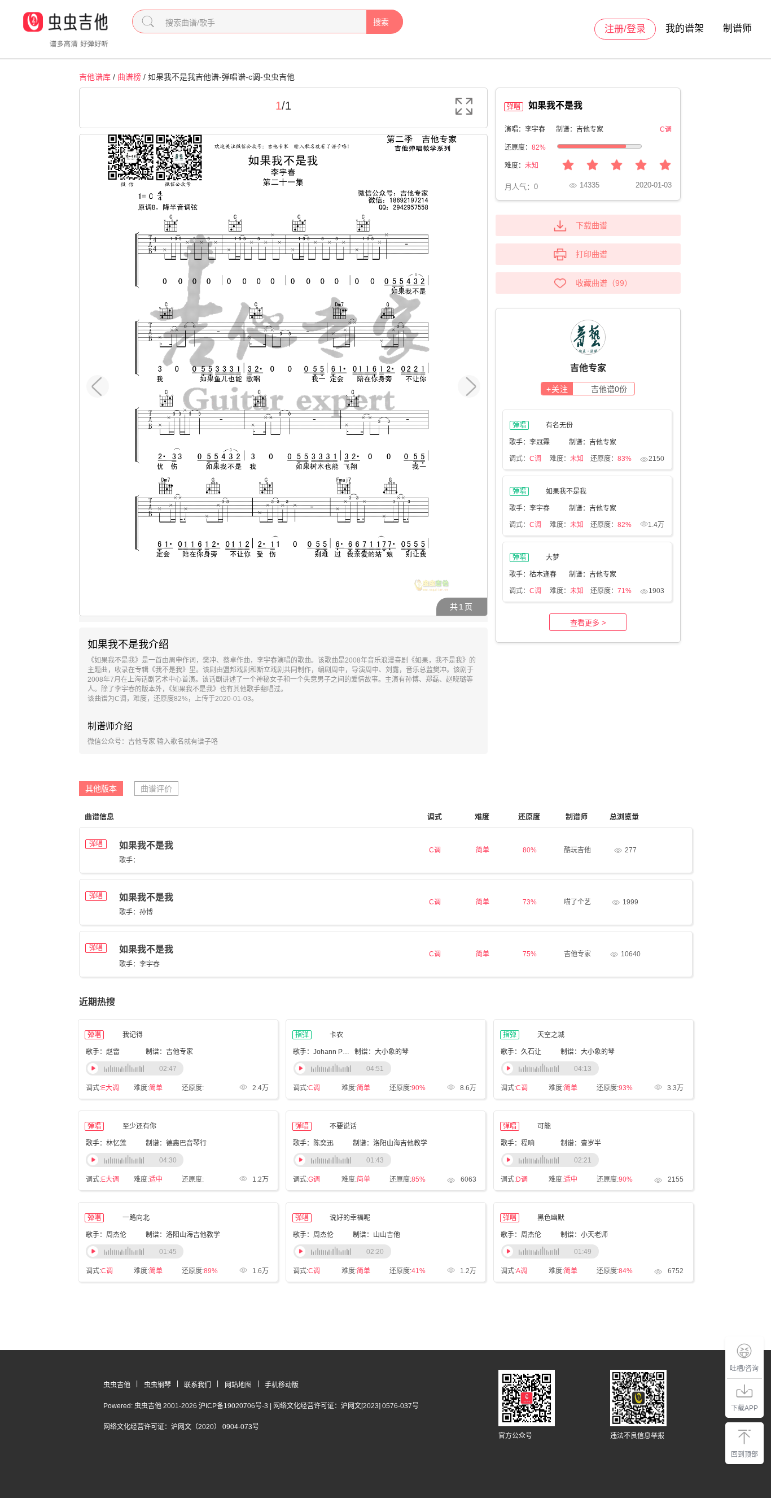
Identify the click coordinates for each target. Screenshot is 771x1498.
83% (624, 459)
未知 (531, 165)
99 (619, 283)
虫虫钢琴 (157, 1385)
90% (418, 1088)
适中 (156, 1179)
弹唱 (96, 844)
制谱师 (737, 28)
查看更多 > (588, 623)
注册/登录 (625, 29)
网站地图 (238, 1385)
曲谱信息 (99, 816)
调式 (434, 816)
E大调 (110, 1088)
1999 (630, 902)
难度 (482, 816)
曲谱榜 (129, 76)
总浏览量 (624, 816)
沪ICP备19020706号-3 (233, 1406)
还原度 (529, 816)
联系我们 (197, 1385)
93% (626, 1088)
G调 (314, 1179)
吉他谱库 (95, 76)
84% (626, 1271)
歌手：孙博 (136, 912)
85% (418, 1179)
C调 (535, 459)
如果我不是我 (146, 845)
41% (418, 1271)
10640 (631, 954)
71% (624, 591)
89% (211, 1271)
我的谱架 (684, 28)
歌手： (129, 860)
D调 (522, 1179)
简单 (156, 1088)
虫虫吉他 (116, 1385)
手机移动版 (282, 1385)
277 (631, 850)
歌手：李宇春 (139, 964)
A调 (521, 1271)
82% (539, 147)
